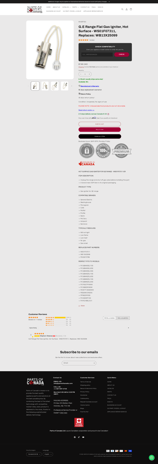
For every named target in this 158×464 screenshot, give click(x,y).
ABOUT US (110, 385)
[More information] (108, 114)
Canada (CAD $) (33, 454)
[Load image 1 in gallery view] (35, 86)
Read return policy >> (86, 110)
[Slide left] (28, 86)
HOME (109, 382)
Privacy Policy (84, 391)
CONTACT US (111, 395)
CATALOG (110, 388)
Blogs (82, 408)
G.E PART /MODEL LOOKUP (116, 408)
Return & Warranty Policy (88, 388)
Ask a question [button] (123, 318)
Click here (63, 413)
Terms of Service (85, 382)
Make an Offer (100, 136)
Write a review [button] (109, 318)
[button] (66, 7)
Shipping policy (85, 385)
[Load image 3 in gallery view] (54, 86)
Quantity (81, 70)
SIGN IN (110, 402)
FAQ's (109, 398)
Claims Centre (84, 405)
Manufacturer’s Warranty (90, 86)
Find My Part (84, 411)
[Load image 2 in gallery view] (45, 86)
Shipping (81, 67)
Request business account (88, 402)
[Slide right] (72, 86)
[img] (39, 333)
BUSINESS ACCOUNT (114, 405)
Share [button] (83, 305)
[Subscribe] (94, 363)
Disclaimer (83, 395)
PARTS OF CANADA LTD (90, 454)
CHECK (122, 54)
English (47, 454)
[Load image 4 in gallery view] (64, 86)
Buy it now (100, 129)
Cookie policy (84, 398)
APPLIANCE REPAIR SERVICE (117, 411)
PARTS (109, 391)
